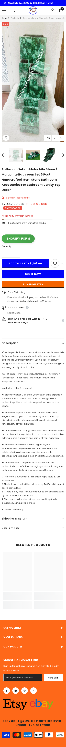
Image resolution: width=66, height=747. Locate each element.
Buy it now (33, 274)
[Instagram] (15, 690)
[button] (55, 138)
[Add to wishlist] (55, 263)
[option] (33, 82)
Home (4, 18)
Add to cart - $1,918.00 (25, 263)
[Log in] (52, 10)
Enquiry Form (18, 238)
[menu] (4, 10)
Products (15, 18)
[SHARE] (61, 264)
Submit (53, 677)
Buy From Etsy (33, 284)
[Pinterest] (24, 690)
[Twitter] (33, 690)
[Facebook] (6, 690)
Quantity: (7, 246)
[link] (17, 598)
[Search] (13, 10)
